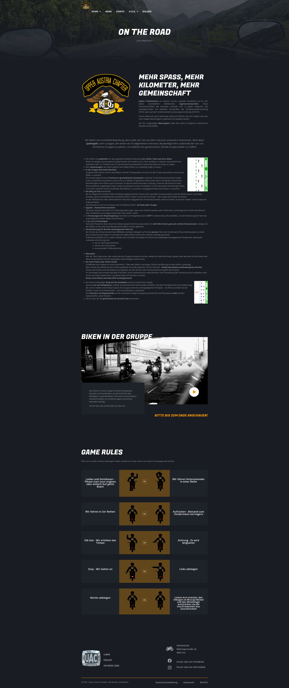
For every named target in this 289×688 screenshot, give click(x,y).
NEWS (108, 11)
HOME (95, 11)
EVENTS (120, 11)
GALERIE (147, 11)
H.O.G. (132, 11)
